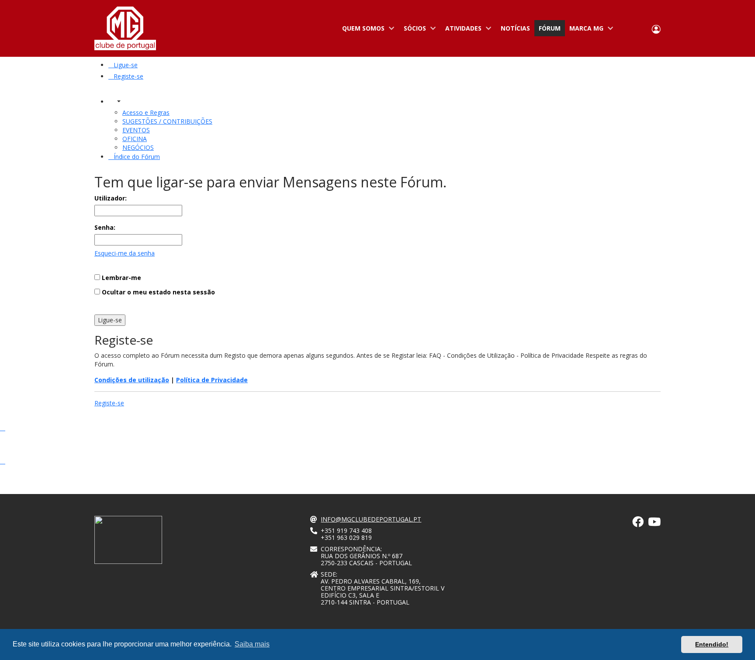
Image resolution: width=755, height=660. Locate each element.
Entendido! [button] (711, 644)
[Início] (125, 28)
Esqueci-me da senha (124, 253)
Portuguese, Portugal (628, 28)
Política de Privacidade (212, 380)
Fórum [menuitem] (550, 28)
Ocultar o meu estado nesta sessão (157, 292)
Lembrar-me (120, 277)
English (640, 28)
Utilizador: (110, 198)
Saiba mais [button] (252, 644)
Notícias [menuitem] (515, 28)
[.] (638, 523)
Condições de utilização (131, 380)
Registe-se (109, 403)
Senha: (104, 227)
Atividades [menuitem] (461, 30)
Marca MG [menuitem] (584, 30)
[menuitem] (123, 65)
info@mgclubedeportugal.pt (371, 519)
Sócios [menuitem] (412, 30)
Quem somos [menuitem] (361, 30)
